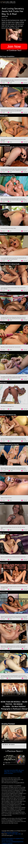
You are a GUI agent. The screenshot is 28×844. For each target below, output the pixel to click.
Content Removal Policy (7, 840)
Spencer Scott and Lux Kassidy (9, 444)
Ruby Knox (8, 437)
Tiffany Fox (3, 205)
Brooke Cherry (4, 86)
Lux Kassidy (3, 466)
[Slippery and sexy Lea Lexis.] (14, 485)
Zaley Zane (3, 294)
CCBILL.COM (17, 834)
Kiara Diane (3, 383)
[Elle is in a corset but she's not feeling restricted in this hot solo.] (14, 544)
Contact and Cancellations (8, 838)
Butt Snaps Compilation (7, 56)
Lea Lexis (3, 474)
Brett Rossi (3, 197)
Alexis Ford (3, 234)
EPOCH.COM (10, 834)
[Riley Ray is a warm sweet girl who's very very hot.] (14, 334)
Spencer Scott (8, 466)
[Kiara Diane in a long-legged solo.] (14, 394)
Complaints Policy (19, 838)
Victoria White (4, 353)
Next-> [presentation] (19, 751)
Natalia (2, 504)
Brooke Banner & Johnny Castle (9, 264)
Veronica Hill (4, 563)
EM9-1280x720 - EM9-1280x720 (8, 744)
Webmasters (15, 832)
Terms (3, 832)
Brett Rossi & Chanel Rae (7, 175)
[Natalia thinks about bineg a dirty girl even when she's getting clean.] (14, 515)
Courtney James (5, 145)
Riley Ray (3, 323)
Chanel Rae (8, 197)
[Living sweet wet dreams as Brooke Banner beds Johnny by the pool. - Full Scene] (14, 275)
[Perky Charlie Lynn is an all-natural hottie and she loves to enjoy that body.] (14, 127)
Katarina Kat (3, 437)
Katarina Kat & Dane (6, 622)
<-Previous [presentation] (10, 751)
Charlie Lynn (4, 116)
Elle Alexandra (4, 533)
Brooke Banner (4, 286)
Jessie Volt (5, 16)
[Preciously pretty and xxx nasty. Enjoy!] (14, 216)
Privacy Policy (8, 832)
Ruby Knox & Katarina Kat (8, 415)
